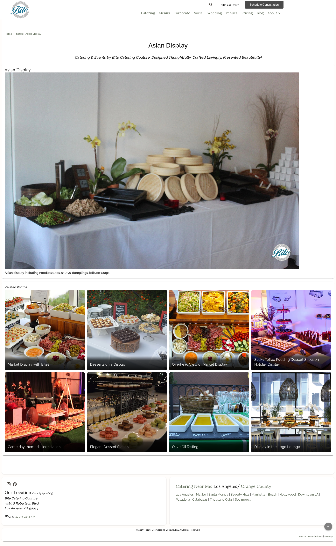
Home (9, 33)
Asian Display (33, 33)
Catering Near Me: (194, 486)
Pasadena (183, 499)
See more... (243, 499)
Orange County (256, 486)
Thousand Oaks (221, 499)
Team (310, 536)
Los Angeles (185, 494)
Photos (19, 33)
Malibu (201, 494)
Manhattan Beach (264, 494)
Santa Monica (218, 494)
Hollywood (287, 494)
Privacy (319, 536)
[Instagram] (8, 484)
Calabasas (199, 499)
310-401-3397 (25, 516)
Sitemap (328, 536)
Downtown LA (308, 494)
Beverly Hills (240, 494)
